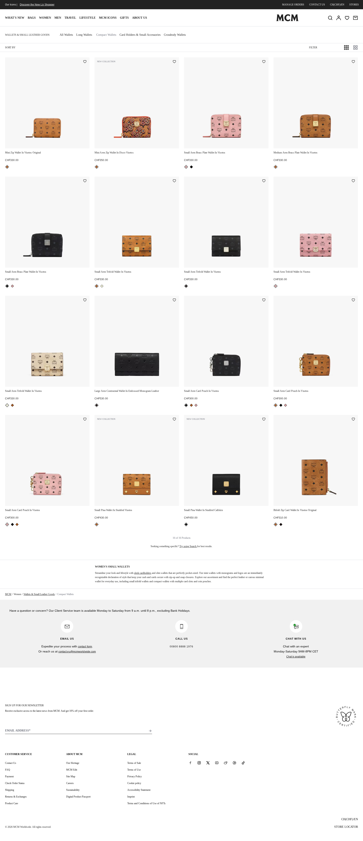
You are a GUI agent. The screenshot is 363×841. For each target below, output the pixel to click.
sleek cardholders (142, 573)
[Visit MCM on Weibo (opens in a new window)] (226, 763)
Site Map (70, 776)
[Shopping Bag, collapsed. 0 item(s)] (355, 17)
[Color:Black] (191, 167)
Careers (70, 783)
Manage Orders (293, 4)
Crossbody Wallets (175, 34)
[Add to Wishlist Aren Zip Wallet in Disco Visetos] (174, 62)
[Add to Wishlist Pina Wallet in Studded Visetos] (174, 419)
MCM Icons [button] (108, 17)
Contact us (317, 4)
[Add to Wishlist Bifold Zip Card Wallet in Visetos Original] (353, 419)
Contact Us (10, 763)
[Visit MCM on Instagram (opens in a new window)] (199, 763)
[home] (287, 20)
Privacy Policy (134, 776)
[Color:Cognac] (7, 167)
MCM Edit (71, 769)
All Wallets (66, 34)
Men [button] (57, 17)
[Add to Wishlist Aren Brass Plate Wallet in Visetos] (263, 62)
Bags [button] (32, 17)
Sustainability (73, 789)
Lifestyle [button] (87, 17)
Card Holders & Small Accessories (140, 34)
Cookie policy (134, 783)
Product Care (11, 803)
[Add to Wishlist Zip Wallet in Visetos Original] (84, 62)
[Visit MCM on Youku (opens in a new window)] (234, 763)
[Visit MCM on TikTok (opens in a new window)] (243, 763)
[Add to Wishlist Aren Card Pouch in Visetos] (263, 300)
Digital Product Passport (78, 796)
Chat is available (295, 656)
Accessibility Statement (138, 789)
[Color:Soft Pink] (186, 167)
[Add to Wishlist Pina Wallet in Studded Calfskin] (263, 419)
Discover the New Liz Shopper (37, 4)
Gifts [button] (124, 17)
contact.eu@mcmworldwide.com (77, 651)
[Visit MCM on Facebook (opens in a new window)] (190, 763)
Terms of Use (134, 769)
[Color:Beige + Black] (102, 286)
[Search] (330, 17)
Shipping (9, 789)
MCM (8, 594)
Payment (9, 776)
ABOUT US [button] (139, 17)
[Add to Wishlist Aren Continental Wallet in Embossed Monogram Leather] (174, 300)
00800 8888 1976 (181, 646)
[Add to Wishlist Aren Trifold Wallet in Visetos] (174, 181)
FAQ (7, 769)
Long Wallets (84, 34)
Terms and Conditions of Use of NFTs (146, 803)
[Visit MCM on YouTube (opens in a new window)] (217, 763)
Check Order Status (15, 783)
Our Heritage (72, 763)
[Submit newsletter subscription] (150, 731)
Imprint (131, 796)
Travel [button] (70, 17)
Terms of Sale (134, 763)
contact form (85, 646)
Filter (313, 47)
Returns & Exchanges (16, 796)
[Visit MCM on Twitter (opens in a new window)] (208, 763)
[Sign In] (338, 17)
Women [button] (45, 17)
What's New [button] (14, 17)
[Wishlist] (347, 17)
